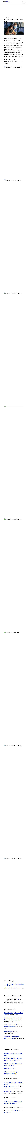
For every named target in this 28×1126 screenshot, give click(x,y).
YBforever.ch (7, 1091)
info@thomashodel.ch (10, 1103)
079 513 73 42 (18, 1102)
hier (18, 999)
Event (13, 1111)
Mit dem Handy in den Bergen (12, 988)
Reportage (7, 1112)
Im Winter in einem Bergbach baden (15, 984)
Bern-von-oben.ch (9, 1086)
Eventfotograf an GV (10, 1031)
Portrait (17, 1111)
